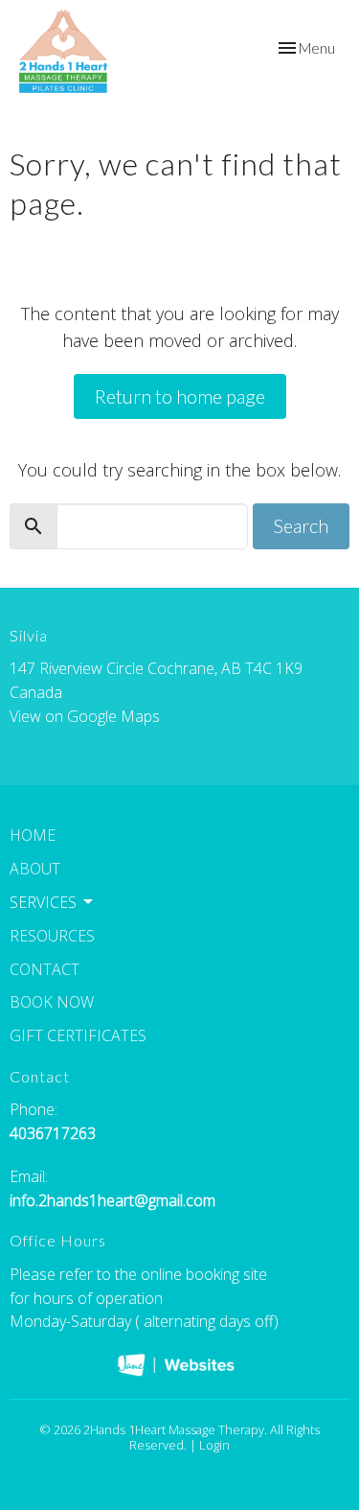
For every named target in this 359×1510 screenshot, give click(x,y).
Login (214, 1444)
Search (301, 525)
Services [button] (43, 902)
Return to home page (180, 395)
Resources (52, 935)
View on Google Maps (85, 716)
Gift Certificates (78, 1035)
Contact (44, 969)
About (35, 868)
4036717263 (53, 1133)
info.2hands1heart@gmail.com (112, 1200)
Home (33, 835)
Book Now (52, 1001)
